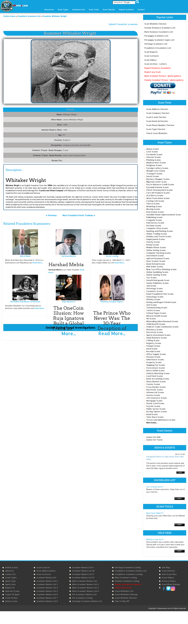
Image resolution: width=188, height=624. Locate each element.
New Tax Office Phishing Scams (161, 269)
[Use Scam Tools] (179, 524)
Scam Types (11, 577)
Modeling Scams (154, 206)
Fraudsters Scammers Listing (129, 574)
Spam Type (10, 581)
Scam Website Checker (155, 24)
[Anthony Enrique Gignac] (112, 287)
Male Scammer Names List (84, 581)
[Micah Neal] (25, 242)
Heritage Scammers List (155, 44)
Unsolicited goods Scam (157, 280)
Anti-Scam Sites (169, 574)
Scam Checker (109, 9)
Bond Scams (152, 414)
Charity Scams (153, 242)
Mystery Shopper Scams (157, 179)
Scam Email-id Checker (157, 121)
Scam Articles (168, 571)
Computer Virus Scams (157, 228)
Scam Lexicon (43, 567)
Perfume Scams (153, 225)
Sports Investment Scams (158, 335)
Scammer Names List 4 (47, 587)
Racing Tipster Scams (156, 411)
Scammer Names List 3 (47, 584)
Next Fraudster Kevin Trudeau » (79, 215)
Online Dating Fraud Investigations (70, 327)
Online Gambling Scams (157, 272)
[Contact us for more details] (179, 551)
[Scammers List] (179, 498)
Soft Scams (151, 305)
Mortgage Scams (154, 400)
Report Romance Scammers (157, 68)
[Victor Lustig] (112, 242)
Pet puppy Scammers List (156, 36)
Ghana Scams (152, 149)
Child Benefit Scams (155, 324)
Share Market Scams (156, 381)
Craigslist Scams (154, 220)
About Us (9, 571)
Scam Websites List (124, 591)
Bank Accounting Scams (157, 379)
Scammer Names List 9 (82, 567)
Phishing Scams (153, 160)
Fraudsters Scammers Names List (131, 571)
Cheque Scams (153, 346)
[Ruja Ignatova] (68, 287)
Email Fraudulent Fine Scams (160, 294)
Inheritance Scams (155, 359)
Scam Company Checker (157, 113)
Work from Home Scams (158, 198)
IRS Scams (151, 318)
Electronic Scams (154, 389)
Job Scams (151, 286)
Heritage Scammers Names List (87, 601)
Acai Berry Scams (154, 195)
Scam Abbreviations (46, 571)
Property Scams (154, 362)
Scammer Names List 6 (47, 594)
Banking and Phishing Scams (159, 231)
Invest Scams (152, 176)
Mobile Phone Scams (156, 247)
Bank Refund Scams (155, 264)
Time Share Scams (155, 417)
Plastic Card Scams (155, 403)
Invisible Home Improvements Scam (163, 214)
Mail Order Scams (154, 266)
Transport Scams (154, 173)
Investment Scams (155, 255)
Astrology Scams (154, 288)
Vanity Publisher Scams (157, 283)
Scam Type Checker (155, 129)
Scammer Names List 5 (47, 591)
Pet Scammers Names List (84, 594)
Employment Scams (155, 239)
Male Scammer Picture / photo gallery (162, 76)
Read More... (37, 263)
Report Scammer (126, 9)
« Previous (51, 215)
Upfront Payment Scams (157, 258)
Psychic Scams (153, 406)
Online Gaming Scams (156, 275)
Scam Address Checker (157, 109)
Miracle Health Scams (156, 316)
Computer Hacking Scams (158, 253)
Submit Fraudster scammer (123, 24)
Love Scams (152, 151)
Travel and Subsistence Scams (160, 420)
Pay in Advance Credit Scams (160, 184)
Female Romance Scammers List (159, 28)
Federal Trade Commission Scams (162, 327)
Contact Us (10, 574)
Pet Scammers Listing (82, 598)
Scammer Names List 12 (83, 577)
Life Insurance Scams (156, 398)
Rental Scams (152, 245)
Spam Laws (10, 584)
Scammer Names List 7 (47, 598)
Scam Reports (151, 52)
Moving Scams (153, 209)
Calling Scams (152, 340)
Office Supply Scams (156, 354)
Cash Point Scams (154, 376)
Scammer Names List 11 (83, 574)
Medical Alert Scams (156, 162)
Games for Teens (154, 440)
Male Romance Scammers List (158, 32)
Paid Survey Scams (155, 223)
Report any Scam (152, 72)
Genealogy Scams (154, 297)
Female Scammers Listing (127, 581)
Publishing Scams (154, 217)
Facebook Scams (154, 154)
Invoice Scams (153, 395)
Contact (141, 9)
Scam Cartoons (151, 56)
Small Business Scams (156, 338)
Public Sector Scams (155, 409)
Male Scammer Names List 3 (85, 587)
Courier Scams (153, 384)
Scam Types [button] (63, 9)
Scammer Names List (46, 577)
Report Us (10, 587)
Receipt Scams (153, 351)
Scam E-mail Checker (156, 117)
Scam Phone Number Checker (160, 125)
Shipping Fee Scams (155, 365)
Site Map (166, 567)
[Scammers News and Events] (180, 472)
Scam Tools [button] (94, 9)
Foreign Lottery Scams (157, 168)
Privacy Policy (169, 581)
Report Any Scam (123, 587)
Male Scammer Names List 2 (85, 584)
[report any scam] (160, 88)
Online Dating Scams (156, 250)
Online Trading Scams (156, 234)
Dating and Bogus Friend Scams (161, 302)
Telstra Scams (153, 310)
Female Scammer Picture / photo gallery (164, 80)
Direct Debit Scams (155, 370)
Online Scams (11, 567)
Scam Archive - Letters (155, 64)
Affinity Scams (153, 299)
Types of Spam (12, 594)
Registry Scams (153, 343)
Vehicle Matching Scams (158, 373)
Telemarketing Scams (156, 307)
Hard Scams (151, 349)
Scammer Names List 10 (83, 571)
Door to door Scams (155, 261)
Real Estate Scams (155, 212)
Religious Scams (154, 165)
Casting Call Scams (155, 201)
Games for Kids (153, 437)
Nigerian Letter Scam (156, 182)
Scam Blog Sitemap (171, 584)
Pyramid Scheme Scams (157, 187)
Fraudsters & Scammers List (157, 48)
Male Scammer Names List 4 (85, 591)
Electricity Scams (154, 332)
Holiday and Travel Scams (158, 236)
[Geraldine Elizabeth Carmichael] (25, 287)
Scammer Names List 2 (47, 581)
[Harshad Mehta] (68, 242)
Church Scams (153, 203)
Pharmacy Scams (154, 329)
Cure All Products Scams (158, 193)
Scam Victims (11, 598)
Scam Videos (150, 60)
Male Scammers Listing (126, 577)
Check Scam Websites (156, 133)
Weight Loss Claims (155, 171)
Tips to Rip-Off (122, 601)
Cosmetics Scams (154, 291)
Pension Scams (153, 357)
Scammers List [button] (78, 9)
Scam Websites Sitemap (126, 594)
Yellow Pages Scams (156, 313)
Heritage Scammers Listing (128, 567)
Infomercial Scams (155, 392)
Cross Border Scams (156, 387)
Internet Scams (153, 157)
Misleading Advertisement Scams (162, 321)
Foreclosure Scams (155, 368)
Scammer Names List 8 (47, 601)
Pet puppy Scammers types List (159, 40)
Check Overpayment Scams (159, 190)
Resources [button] (49, 9)
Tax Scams (151, 277)
